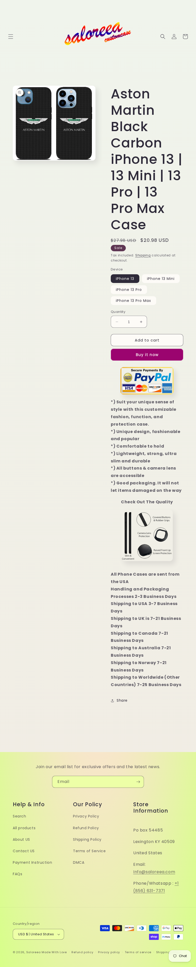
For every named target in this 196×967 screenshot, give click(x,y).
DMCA (78, 862)
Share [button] (122, 700)
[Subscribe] (138, 782)
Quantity (118, 311)
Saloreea (33, 952)
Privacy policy (109, 952)
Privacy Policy (86, 816)
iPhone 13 (125, 278)
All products (24, 828)
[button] (10, 36)
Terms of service (138, 952)
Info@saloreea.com (154, 872)
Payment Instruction (32, 862)
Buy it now (147, 354)
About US (21, 839)
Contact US (24, 851)
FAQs (17, 874)
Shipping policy (168, 952)
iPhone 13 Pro (129, 289)
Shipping (143, 255)
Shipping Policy (87, 839)
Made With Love (54, 952)
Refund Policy (86, 828)
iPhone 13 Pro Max (133, 300)
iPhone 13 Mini (161, 278)
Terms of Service (89, 851)
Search (19, 816)
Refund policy (82, 952)
